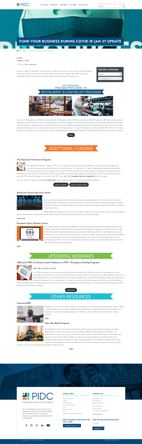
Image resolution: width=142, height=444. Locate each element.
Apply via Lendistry (61, 185)
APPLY (71, 135)
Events (110, 3)
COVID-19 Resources (30, 64)
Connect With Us (67, 403)
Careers (65, 400)
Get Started (44, 5)
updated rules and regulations (83, 176)
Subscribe (97, 428)
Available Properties (68, 398)
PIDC (20, 51)
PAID (64, 411)
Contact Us (122, 3)
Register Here (71, 290)
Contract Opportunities (69, 405)
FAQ (115, 3)
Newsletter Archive (68, 409)
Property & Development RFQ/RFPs (72, 413)
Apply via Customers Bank (79, 185)
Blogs (24, 51)
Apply (19, 246)
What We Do (63, 5)
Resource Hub (83, 5)
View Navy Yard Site (71, 426)
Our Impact (73, 5)
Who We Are (54, 5)
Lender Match (51, 180)
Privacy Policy (25, 440)
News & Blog (101, 3)
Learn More (21, 218)
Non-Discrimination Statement (37, 440)
